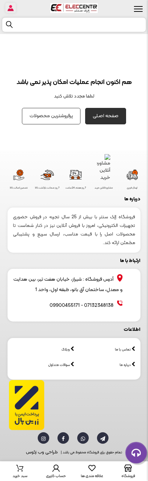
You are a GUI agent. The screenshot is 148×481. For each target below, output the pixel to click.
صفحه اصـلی (106, 116)
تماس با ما (123, 349)
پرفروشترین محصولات (51, 116)
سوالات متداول (59, 365)
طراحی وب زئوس (42, 452)
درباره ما (125, 365)
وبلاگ (65, 349)
